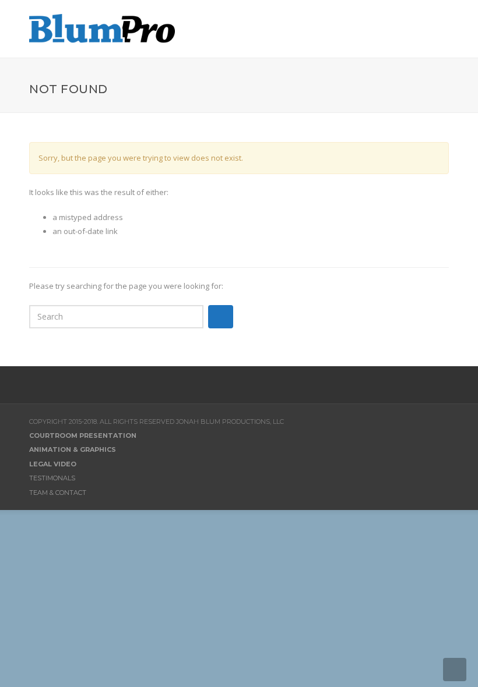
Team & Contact (57, 492)
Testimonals (52, 478)
